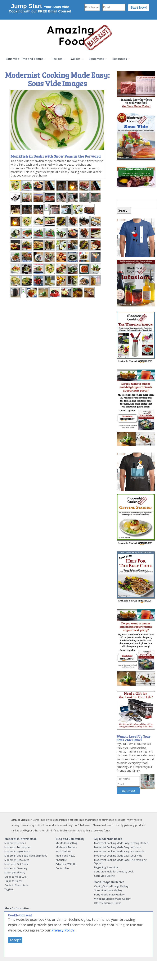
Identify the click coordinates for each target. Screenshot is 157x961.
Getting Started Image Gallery (111, 886)
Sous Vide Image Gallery (108, 890)
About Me (61, 860)
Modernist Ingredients (17, 851)
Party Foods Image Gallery (109, 894)
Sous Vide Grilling (104, 875)
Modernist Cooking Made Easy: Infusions (117, 847)
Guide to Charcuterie (16, 885)
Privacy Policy (63, 930)
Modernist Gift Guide (16, 864)
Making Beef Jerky (14, 872)
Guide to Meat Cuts (15, 876)
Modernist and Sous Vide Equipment (25, 855)
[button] (26, 58)
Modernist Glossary (15, 868)
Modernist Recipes (15, 843)
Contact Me (62, 868)
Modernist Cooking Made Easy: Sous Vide (118, 855)
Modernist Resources (16, 860)
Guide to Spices (13, 881)
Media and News (65, 855)
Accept (15, 940)
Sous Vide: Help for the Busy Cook (114, 871)
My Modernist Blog (66, 843)
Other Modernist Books (107, 903)
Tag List (8, 889)
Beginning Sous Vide (106, 867)
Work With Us (63, 851)
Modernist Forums (66, 847)
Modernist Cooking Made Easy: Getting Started (121, 843)
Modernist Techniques (17, 847)
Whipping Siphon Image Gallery (112, 898)
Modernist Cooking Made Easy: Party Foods (119, 851)
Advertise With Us (66, 864)
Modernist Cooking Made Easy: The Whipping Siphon (120, 861)
